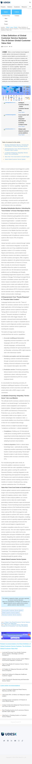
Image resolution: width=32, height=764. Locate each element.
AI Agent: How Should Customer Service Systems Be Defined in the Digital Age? (15, 622)
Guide (15, 27)
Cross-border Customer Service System (12, 610)
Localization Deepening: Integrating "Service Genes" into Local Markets (16, 153)
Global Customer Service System (10, 612)
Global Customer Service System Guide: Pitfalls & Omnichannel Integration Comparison (15, 659)
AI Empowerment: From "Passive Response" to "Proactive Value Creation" (17, 149)
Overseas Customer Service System (11, 614)
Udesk (7, 27)
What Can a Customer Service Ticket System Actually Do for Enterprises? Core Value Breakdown (14, 625)
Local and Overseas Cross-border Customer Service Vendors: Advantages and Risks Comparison (14, 654)
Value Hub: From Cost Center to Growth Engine (17, 156)
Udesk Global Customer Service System (15, 159)
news (11, 27)
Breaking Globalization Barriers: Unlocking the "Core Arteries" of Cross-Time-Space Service (17, 145)
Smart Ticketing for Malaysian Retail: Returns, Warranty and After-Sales (14, 690)
